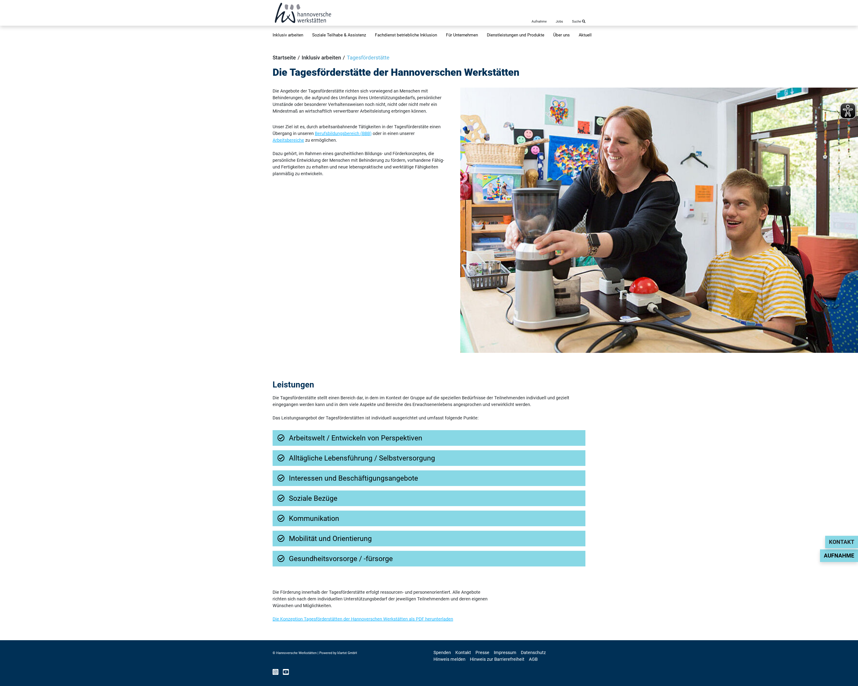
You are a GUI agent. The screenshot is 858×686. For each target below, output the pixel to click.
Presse (482, 652)
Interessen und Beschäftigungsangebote (353, 478)
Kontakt (841, 542)
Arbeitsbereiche (288, 140)
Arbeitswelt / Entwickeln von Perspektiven (355, 438)
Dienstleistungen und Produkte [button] (515, 35)
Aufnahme (539, 21)
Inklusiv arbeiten (321, 58)
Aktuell (585, 35)
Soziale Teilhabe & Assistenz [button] (339, 35)
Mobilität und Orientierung (330, 538)
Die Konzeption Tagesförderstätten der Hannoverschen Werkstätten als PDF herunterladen (363, 619)
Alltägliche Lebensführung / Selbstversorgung (362, 458)
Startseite (284, 58)
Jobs (559, 21)
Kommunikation (314, 518)
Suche (577, 21)
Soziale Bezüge (313, 498)
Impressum (505, 652)
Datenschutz (533, 652)
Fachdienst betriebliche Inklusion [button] (406, 35)
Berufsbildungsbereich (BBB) (343, 133)
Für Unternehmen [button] (462, 35)
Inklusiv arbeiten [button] (288, 35)
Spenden (442, 652)
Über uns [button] (561, 35)
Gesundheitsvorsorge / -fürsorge (341, 558)
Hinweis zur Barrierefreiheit (497, 659)
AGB (533, 659)
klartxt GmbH (347, 653)
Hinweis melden (449, 659)
